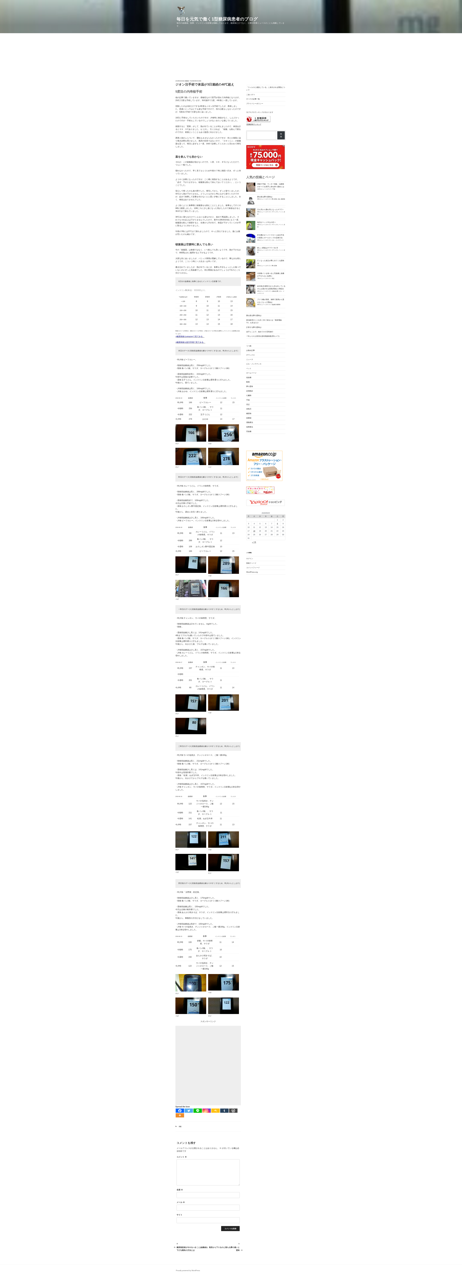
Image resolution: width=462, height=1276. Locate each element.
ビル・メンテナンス (278, 240)
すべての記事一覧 (253, 99)
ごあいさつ (250, 94)
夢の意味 (274, 199)
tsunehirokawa (195, 81)
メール (181, 1202)
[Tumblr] (224, 1111)
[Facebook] (180, 1111)
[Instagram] (206, 1111)
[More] (180, 1115)
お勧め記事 (275, 291)
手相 (273, 189)
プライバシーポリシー (254, 104)
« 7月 (254, 542)
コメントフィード (253, 568)
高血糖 (248, 431)
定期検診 (249, 391)
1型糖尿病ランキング (253, 124)
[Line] (197, 1111)
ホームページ (251, 373)
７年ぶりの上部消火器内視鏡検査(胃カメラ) (262, 336)
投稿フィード (251, 563)
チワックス (275, 212)
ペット (281, 212)
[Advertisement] (231, 51)
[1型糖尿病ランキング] (258, 121)
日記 (180, 1126)
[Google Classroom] (215, 1111)
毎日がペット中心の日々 (266, 222)
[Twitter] (189, 1111)
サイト (179, 1215)
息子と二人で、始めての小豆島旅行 (259, 332)
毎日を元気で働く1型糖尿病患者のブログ (217, 18)
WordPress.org (252, 572)
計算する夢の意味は (253, 327)
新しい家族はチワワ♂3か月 (267, 248)
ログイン (249, 558)
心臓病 (248, 395)
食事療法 (249, 427)
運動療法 (249, 422)
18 (254, 531)
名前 (180, 1190)
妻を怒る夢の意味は (264, 197)
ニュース (249, 359)
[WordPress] (233, 1111)
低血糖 (274, 304)
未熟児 (248, 409)
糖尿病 (283, 199)
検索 (281, 135)
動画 (248, 382)
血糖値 (248, 418)
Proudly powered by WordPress (188, 1270)
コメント (182, 1157)
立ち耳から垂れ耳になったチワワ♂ (270, 209)
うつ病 (248, 346)
